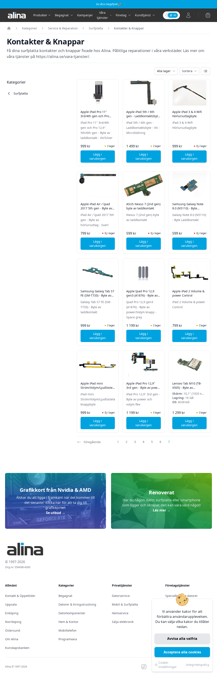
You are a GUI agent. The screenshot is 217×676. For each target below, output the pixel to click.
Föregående (92, 442)
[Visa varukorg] (208, 15)
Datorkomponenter (71, 613)
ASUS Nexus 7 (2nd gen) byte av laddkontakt (143, 206)
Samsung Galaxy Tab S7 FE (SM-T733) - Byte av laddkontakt (97, 295)
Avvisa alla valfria (182, 638)
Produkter (40, 15)
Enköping (11, 613)
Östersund (12, 630)
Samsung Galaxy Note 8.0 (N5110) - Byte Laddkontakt (187, 208)
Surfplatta (96, 28)
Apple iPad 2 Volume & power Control (188, 293)
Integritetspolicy (197, 665)
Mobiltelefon (67, 630)
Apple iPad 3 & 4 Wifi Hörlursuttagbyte (187, 114)
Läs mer (161, 510)
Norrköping (13, 622)
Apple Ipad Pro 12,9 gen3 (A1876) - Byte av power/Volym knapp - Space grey (142, 297)
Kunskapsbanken (17, 648)
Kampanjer (85, 15)
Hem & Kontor (68, 622)
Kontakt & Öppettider (20, 596)
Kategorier (29, 28)
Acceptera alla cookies (182, 652)
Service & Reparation (63, 28)
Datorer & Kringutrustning (77, 604)
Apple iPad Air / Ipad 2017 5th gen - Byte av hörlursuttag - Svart (96, 208)
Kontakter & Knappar (129, 28)
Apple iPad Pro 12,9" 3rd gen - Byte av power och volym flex (143, 387)
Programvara (67, 639)
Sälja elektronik (123, 622)
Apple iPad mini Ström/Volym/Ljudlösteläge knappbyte (100, 387)
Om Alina (11, 639)
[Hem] (9, 28)
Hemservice (120, 613)
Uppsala (11, 604)
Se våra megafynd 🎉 (108, 4)
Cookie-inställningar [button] (168, 665)
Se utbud (55, 512)
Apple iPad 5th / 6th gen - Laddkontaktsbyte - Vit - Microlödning (143, 116)
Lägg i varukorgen (102, 156)
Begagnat (65, 596)
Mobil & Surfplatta (125, 604)
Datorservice (121, 596)
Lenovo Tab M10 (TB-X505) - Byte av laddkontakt (187, 387)
